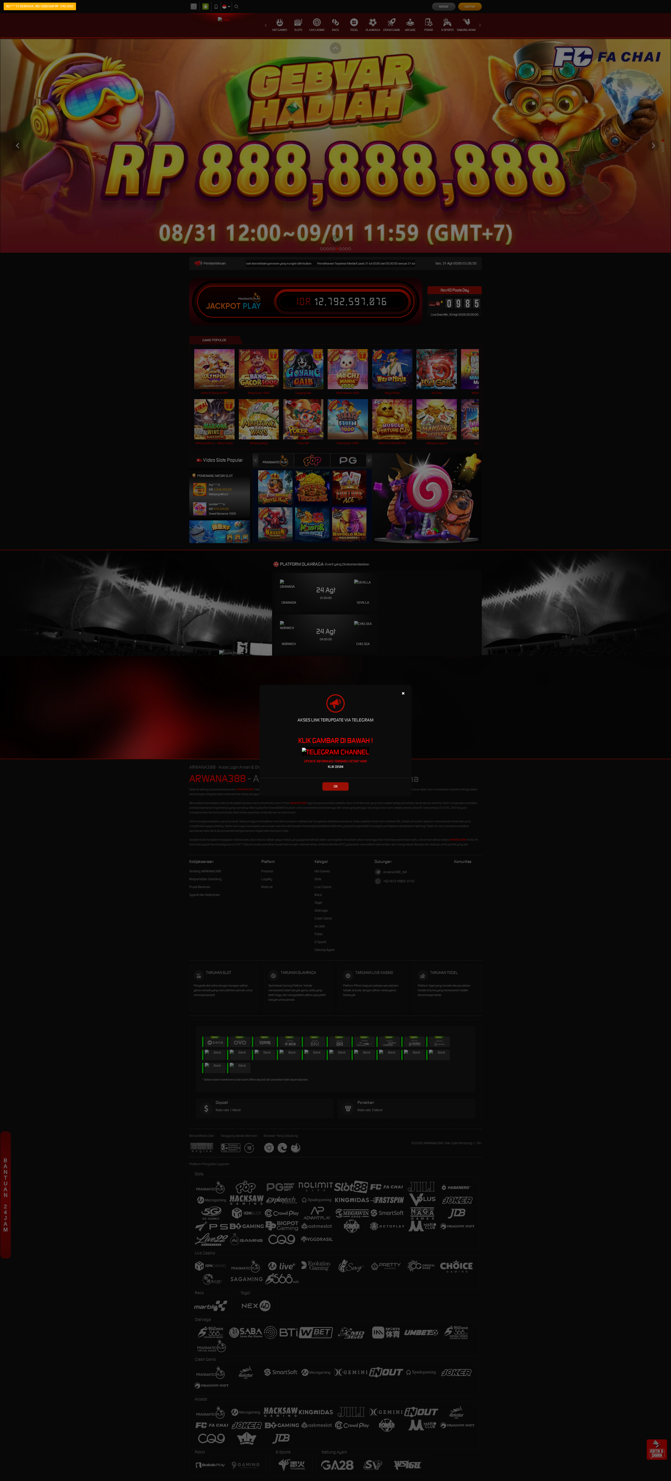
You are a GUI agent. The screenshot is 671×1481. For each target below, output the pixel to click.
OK (336, 786)
